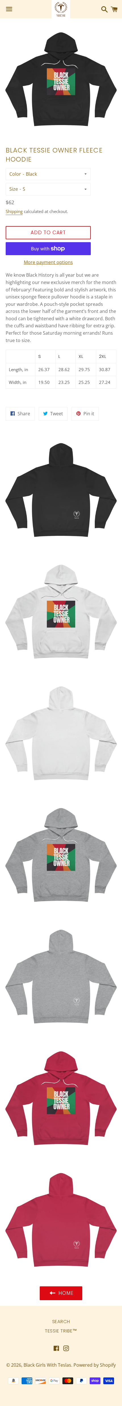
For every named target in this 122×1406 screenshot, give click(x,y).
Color (15, 174)
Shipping (14, 211)
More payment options (48, 262)
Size (13, 189)
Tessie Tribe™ (61, 1331)
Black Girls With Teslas (47, 1365)
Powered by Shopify (94, 1365)
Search (61, 1321)
